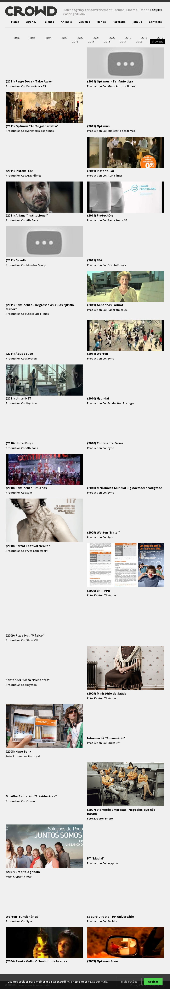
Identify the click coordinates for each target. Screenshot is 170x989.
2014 (107, 41)
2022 (80, 38)
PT (153, 10)
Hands (101, 22)
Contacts (155, 22)
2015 (91, 41)
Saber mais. (100, 981)
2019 (128, 38)
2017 (160, 38)
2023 (64, 38)
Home (15, 22)
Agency (31, 22)
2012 (139, 41)
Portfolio (119, 22)
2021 (96, 38)
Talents (48, 22)
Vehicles (84, 22)
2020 (112, 38)
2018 (144, 38)
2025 (32, 38)
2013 (123, 41)
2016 (75, 41)
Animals (66, 22)
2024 (48, 38)
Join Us (137, 22)
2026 (16, 38)
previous (157, 41)
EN (160, 10)
